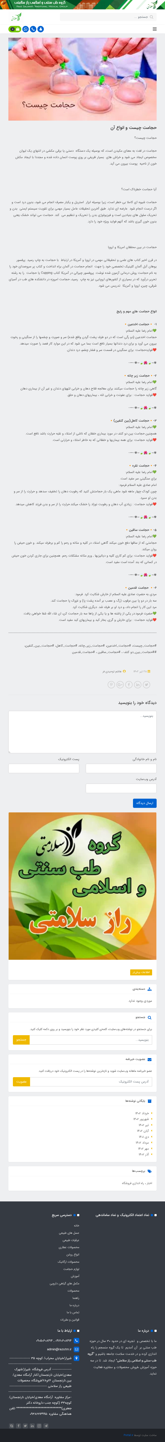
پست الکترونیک (68, 759)
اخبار (149, 1183)
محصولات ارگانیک (68, 1261)
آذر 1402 (144, 1154)
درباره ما (74, 1305)
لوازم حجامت (71, 1269)
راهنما (76, 1298)
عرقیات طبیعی (71, 1240)
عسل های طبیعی (69, 1233)
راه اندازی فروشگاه (133, 1183)
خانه (76, 1225)
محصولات (73, 1290)
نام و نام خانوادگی (145, 759)
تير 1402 (144, 1125)
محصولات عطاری (69, 1247)
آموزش (75, 1276)
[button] (40, 29)
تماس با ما (73, 1312)
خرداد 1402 (142, 1113)
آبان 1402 (143, 1131)
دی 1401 (144, 1137)
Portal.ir (128, 1435)
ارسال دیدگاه (144, 803)
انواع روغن (72, 1254)
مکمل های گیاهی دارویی (64, 1283)
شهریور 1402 (141, 1119)
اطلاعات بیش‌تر (141, 972)
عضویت (21, 1081)
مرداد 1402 (142, 1142)
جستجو (21, 1039)
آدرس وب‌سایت (146, 779)
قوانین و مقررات (69, 1319)
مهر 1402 (143, 1148)
